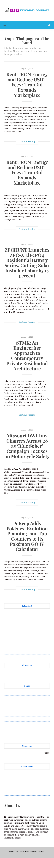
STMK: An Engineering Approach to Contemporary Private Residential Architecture (27, 355)
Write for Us (9, 724)
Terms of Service (11, 719)
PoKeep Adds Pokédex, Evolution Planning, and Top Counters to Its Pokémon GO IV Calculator (27, 536)
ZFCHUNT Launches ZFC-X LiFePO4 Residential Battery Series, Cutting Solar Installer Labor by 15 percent (27, 263)
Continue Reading (27, 141)
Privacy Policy (10, 708)
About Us (8, 693)
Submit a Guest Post (13, 714)
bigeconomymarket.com (34, 851)
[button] (3, 25)
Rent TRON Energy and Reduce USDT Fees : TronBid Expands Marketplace (27, 84)
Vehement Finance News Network (19, 672)
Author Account (11, 698)
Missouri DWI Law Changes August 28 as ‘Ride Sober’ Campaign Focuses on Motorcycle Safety (27, 445)
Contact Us (9, 703)
